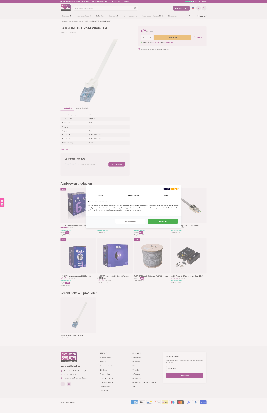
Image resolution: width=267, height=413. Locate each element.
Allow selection (130, 221)
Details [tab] (165, 195)
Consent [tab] (101, 195)
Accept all (163, 221)
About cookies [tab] (133, 195)
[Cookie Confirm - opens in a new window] (171, 189)
